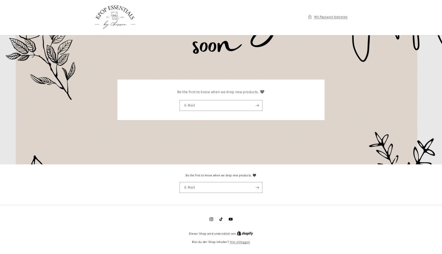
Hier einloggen (240, 242)
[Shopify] (245, 234)
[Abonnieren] (257, 105)
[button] (328, 17)
